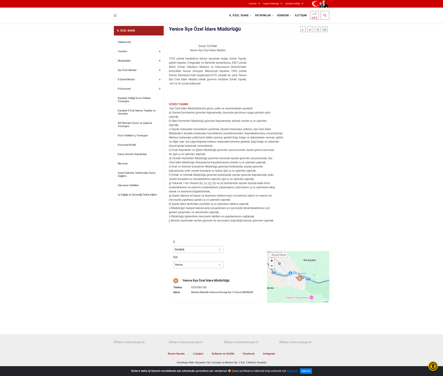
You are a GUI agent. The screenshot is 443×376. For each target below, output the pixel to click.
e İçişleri (198, 353)
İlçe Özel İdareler (127, 70)
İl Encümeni (124, 88)
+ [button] (272, 261)
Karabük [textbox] (179, 249)
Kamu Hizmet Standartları (132, 154)
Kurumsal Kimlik (127, 144)
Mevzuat (123, 163)
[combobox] (198, 249)
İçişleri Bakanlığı (271, 4)
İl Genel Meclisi (126, 79)
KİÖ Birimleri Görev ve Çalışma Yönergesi (135, 124)
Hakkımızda (124, 42)
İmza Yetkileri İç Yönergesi (133, 135)
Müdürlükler (124, 60)
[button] (317, 29)
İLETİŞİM (301, 15)
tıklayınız (292, 371)
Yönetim (122, 51)
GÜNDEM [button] (283, 15)
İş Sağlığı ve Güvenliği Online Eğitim (137, 194)
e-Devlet (253, 4)
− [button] (272, 266)
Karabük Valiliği (292, 4)
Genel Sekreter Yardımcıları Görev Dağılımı (137, 174)
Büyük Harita (279, 254)
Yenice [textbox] (179, 264)
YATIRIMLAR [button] (263, 15)
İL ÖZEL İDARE (126, 30)
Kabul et (306, 371)
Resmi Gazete (176, 353)
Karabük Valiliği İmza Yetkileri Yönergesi (134, 100)
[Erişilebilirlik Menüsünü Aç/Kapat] (433, 366)
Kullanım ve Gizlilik (223, 353)
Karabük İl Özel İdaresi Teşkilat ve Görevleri (137, 112)
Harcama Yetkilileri (128, 185)
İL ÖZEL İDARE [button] (239, 15)
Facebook (249, 353)
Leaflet (325, 301)
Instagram (269, 353)
